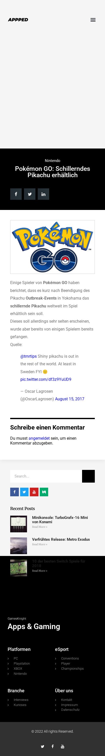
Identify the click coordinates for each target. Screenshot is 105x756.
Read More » (39, 527)
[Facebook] (53, 746)
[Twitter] (43, 746)
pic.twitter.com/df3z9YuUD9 (45, 379)
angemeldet (39, 438)
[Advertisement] (52, 91)
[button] (93, 19)
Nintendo (52, 160)
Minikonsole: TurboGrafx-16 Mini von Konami (60, 519)
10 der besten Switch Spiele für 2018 (58, 563)
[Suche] (88, 476)
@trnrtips (28, 356)
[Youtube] (62, 746)
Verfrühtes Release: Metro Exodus (61, 539)
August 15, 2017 (69, 399)
